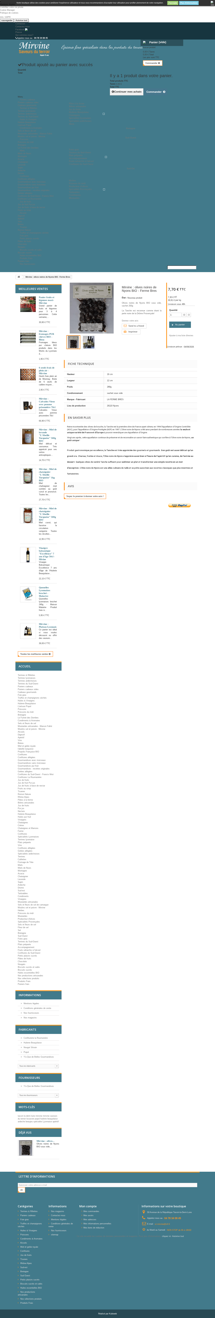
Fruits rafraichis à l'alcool (29, 950)
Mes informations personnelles (97, 1223)
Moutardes (22, 916)
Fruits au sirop (24, 788)
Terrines (21, 856)
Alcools (23, 213)
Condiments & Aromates (31, 128)
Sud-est (21, 890)
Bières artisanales (26, 803)
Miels (22, 150)
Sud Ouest (23, 936)
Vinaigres (22, 820)
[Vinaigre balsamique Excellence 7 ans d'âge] (28, 555)
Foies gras (22, 939)
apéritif (56, 1121)
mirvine (39, 1116)
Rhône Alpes (23, 797)
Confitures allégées (26, 179)
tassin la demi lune (27, 1116)
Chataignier (23, 162)
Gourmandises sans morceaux (32, 184)
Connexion (20, 24)
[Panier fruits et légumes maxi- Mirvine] (28, 304)
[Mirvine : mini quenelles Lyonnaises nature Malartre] (28, 594)
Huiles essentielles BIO (28, 973)
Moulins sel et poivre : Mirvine (31, 136)
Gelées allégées (25, 193)
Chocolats (22, 244)
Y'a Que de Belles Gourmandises (38, 1057)
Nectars (21, 811)
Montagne (22, 156)
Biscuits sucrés (25, 970)
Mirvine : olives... (45, 1141)
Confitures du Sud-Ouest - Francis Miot (36, 196)
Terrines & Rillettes (28, 108)
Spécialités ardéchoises (29, 854)
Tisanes (23, 227)
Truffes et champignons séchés (34, 233)
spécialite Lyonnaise (43, 1121)
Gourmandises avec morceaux (32, 182)
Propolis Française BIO (28, 751)
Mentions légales (31, 1003)
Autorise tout (21, 20)
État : (124, 298)
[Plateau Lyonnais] (28, 631)
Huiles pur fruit (24, 817)
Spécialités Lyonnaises (28, 837)
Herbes (21, 910)
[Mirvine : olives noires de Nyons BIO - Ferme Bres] (73, 342)
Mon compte (88, 1206)
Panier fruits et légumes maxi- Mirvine (46, 300)
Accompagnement (26, 947)
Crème (21, 825)
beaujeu (29, 1121)
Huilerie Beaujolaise (27, 122)
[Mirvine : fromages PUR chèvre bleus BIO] (28, 338)
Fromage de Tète (25, 862)
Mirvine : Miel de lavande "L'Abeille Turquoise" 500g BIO (48, 435)
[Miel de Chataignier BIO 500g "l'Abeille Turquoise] (28, 515)
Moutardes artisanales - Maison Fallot (35, 133)
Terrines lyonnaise (26, 839)
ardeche (22, 1121)
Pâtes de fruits (24, 241)
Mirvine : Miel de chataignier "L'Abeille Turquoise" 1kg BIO (48, 475)
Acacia (21, 159)
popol (37, 1119)
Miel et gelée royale (27, 746)
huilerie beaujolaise (49, 1119)
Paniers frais (23, 984)
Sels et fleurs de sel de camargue (33, 905)
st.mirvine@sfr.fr (162, 1224)
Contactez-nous (22, 26)
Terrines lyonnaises (26, 111)
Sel (19, 930)
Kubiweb (113, 1313)
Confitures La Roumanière (29, 777)
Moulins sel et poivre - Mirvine (31, 907)
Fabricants (27, 1029)
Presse (18, 32)
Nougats (21, 964)
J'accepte (172, 3)
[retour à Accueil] (19, 277)
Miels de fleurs (24, 153)
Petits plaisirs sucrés (29, 238)
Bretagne (22, 145)
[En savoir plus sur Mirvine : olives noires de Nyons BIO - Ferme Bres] (26, 1148)
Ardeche (21, 170)
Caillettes (22, 859)
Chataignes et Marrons (28, 828)
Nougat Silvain (30, 1047)
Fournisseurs (29, 1078)
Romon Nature (24, 794)
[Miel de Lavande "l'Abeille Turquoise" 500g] (28, 436)
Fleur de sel (23, 927)
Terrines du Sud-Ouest (28, 683)
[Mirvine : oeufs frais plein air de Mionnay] (28, 374)
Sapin (20, 167)
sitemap (54, 1234)
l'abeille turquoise (25, 749)
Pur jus (21, 808)
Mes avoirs (88, 1215)
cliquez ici (166, 1236)
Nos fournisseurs (27, 264)
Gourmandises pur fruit (28, 187)
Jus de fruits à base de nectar (31, 207)
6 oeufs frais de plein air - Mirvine (46, 370)
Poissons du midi (26, 142)
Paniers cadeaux (27, 99)
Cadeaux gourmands (27, 692)
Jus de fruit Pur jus (26, 204)
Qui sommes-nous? (24, 35)
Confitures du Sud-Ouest (29, 953)
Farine (20, 831)
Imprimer (132, 332)
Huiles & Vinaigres (28, 119)
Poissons (24, 139)
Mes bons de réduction (93, 1228)
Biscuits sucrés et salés (31, 250)
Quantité (173, 310)
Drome (21, 888)
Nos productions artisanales (30, 975)
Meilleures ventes (33, 289)
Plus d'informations (189, 3)
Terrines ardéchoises (27, 114)
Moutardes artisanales (28, 902)
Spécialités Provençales (29, 922)
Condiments (23, 896)
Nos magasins (30, 1017)
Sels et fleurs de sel (27, 131)
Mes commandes (91, 1211)
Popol (26, 1052)
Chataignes (23, 822)
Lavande (21, 165)
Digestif (21, 216)
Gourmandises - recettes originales (34, 190)
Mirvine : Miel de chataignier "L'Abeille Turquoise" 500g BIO (48, 514)
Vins (20, 221)
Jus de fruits (25, 201)
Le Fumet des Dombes (28, 148)
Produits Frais (26, 258)
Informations (30, 995)
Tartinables (23, 893)
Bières (21, 743)
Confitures (24, 176)
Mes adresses (89, 1219)
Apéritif (21, 218)
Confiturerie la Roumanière (35, 1038)
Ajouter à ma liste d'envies (181, 335)
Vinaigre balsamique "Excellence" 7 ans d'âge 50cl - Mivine (47, 554)
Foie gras (22, 695)
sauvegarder (6, 20)
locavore (30, 1119)
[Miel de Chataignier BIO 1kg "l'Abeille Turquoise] (28, 476)
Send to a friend (136, 326)
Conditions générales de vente (37, 1008)
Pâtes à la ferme (25, 800)
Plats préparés (24, 842)
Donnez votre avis (130, 321)
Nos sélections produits (28, 978)
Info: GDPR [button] (5, 17)
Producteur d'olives (26, 919)
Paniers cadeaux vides (28, 102)
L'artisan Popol (24, 706)
